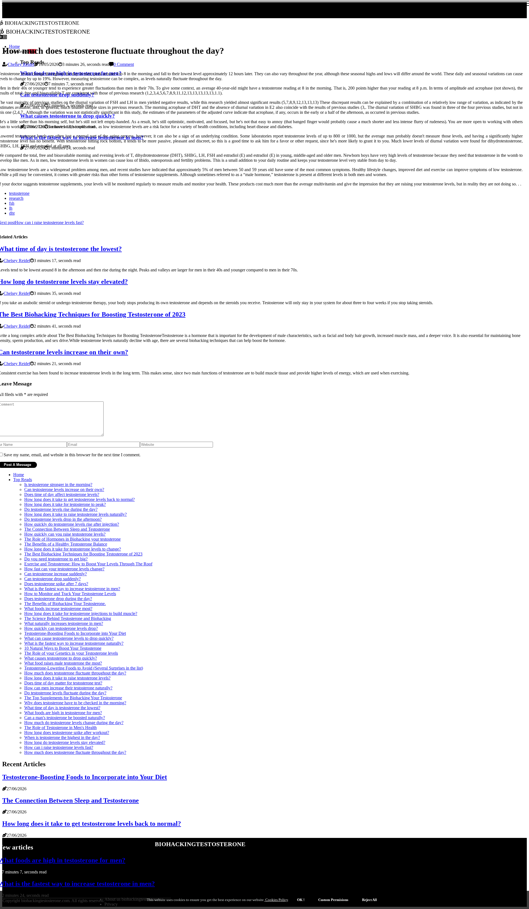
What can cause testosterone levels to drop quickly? (69, 638)
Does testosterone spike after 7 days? (56, 583)
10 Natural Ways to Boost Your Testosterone (62, 648)
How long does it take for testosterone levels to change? (72, 549)
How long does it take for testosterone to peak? (65, 504)
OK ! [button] (300, 900)
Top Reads (22, 479)
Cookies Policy (276, 900)
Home (18, 474)
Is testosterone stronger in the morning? (58, 484)
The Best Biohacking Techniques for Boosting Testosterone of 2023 (83, 554)
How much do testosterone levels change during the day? (73, 722)
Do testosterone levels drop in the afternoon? (63, 519)
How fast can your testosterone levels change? (64, 569)
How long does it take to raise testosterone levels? (67, 678)
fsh (11, 203)
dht (12, 213)
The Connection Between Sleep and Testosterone (67, 529)
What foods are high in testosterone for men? (63, 712)
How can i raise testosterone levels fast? (58, 747)
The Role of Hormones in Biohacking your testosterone (72, 539)
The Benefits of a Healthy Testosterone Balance (65, 544)
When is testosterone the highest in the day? (62, 737)
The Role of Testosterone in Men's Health (60, 727)
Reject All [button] (369, 900)
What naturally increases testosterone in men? (63, 623)
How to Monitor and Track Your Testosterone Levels (70, 593)
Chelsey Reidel (21, 64)
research (16, 198)
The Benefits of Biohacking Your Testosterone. (65, 603)
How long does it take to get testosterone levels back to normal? (79, 499)
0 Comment (124, 64)
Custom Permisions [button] (333, 900)
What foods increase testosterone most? (58, 608)
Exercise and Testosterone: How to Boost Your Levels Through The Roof (88, 564)
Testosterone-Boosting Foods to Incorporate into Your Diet (75, 633)
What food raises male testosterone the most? (63, 663)
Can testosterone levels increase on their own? (64, 489)
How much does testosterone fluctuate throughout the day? (75, 673)
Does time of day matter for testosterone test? (63, 683)
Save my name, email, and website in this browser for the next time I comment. (72, 454)
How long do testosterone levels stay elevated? (64, 742)
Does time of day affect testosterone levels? (61, 494)
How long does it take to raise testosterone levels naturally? (75, 514)
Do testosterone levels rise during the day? (61, 509)
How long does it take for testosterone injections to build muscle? (80, 613)
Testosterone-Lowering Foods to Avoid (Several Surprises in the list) (83, 668)
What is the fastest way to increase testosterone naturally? (73, 643)
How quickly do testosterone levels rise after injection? (71, 524)
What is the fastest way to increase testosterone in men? (72, 588)
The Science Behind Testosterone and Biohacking (67, 618)
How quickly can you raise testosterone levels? (65, 534)
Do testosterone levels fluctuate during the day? (65, 692)
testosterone (19, 193)
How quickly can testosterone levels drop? (61, 628)
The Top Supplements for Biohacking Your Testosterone (73, 697)
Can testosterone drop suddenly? (52, 578)
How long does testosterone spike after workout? (66, 732)
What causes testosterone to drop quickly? (60, 658)
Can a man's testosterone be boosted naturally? (64, 717)
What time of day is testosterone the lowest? (62, 707)
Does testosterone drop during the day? (58, 598)
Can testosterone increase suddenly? (55, 573)
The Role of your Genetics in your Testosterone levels (71, 653)
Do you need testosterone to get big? (56, 559)
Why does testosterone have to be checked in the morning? (75, 702)
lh (10, 208)
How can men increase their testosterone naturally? (68, 688)
